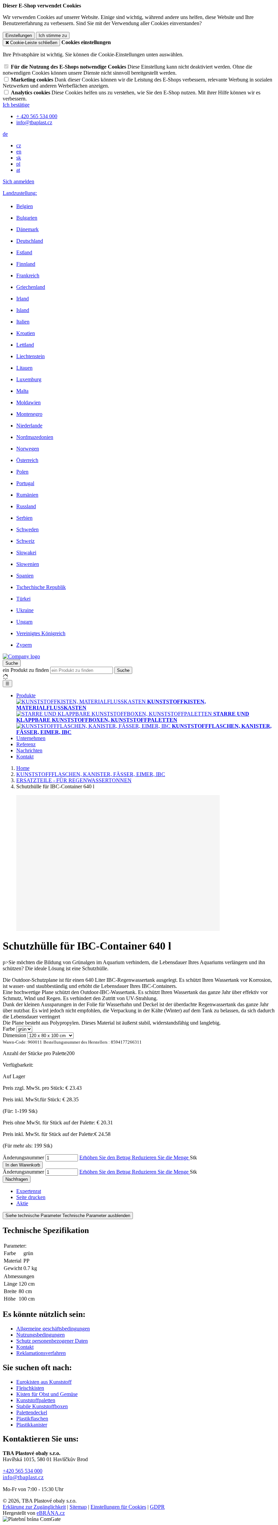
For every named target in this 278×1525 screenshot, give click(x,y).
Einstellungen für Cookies (118, 1507)
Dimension (14, 1035)
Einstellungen (18, 35)
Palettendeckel (31, 1412)
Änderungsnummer (23, 1157)
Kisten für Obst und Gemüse (47, 1394)
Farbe (9, 1029)
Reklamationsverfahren (41, 1353)
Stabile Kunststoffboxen (42, 1406)
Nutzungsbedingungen (40, 1335)
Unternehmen (30, 738)
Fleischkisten (30, 1388)
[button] (5, 134)
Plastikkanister (31, 1425)
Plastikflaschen (32, 1418)
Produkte (26, 695)
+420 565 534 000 (22, 1471)
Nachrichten (29, 750)
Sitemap (78, 1507)
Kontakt (25, 756)
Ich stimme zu (53, 35)
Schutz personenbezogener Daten (52, 1341)
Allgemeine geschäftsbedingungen (53, 1328)
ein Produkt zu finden (26, 670)
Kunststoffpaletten (35, 1400)
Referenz (26, 744)
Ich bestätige (16, 105)
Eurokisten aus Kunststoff (44, 1382)
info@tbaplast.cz (23, 1477)
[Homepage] (21, 656)
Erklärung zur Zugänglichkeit (34, 1507)
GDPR (157, 1507)
